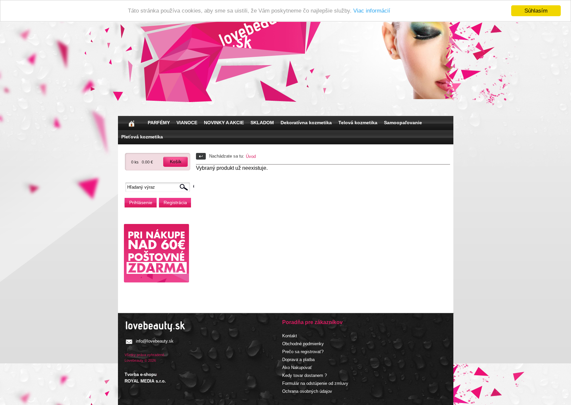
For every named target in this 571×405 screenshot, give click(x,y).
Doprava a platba (298, 359)
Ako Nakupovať (297, 367)
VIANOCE (186, 122)
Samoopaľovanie (403, 122)
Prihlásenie (140, 202)
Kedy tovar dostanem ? (304, 375)
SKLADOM (262, 122)
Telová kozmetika (357, 122)
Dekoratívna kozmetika (306, 122)
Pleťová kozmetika (142, 136)
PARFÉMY (159, 122)
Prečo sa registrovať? (303, 351)
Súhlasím (536, 11)
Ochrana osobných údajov (307, 391)
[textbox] (159, 187)
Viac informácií (371, 11)
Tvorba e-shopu (141, 374)
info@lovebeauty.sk (154, 341)
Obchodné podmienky (303, 343)
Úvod (251, 156)
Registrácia (175, 202)
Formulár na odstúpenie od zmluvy (315, 383)
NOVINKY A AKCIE (224, 122)
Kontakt (289, 335)
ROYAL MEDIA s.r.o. (145, 381)
